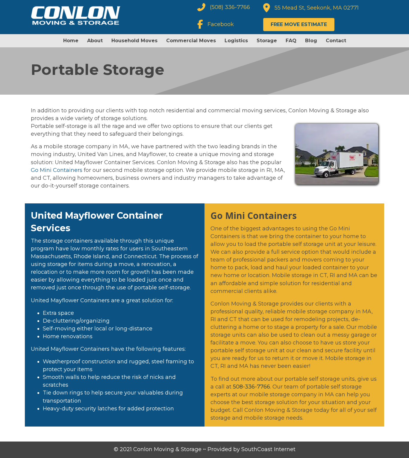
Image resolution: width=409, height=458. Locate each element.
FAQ (291, 40)
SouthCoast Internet (268, 449)
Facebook (220, 24)
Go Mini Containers (56, 170)
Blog (311, 40)
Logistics (236, 40)
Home (70, 40)
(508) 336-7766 (230, 7)
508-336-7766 (251, 386)
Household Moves (134, 40)
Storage (267, 40)
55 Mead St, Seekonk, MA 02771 (317, 7)
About (95, 40)
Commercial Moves (191, 40)
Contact (336, 40)
